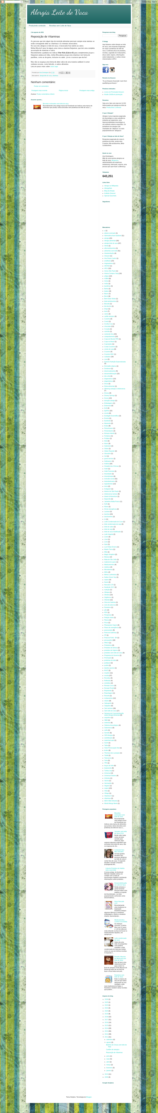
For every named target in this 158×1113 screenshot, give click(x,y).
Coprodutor (108, 344)
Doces (106, 398)
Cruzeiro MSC (109, 354)
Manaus (107, 557)
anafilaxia (107, 261)
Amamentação (109, 253)
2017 (107, 1019)
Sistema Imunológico (111, 725)
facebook (107, 421)
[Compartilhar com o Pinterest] (69, 72)
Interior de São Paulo (111, 491)
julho (108, 1056)
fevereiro (109, 1068)
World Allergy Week (110, 803)
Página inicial (63, 90)
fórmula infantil (109, 433)
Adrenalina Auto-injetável (112, 235)
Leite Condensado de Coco (113, 522)
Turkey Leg (108, 771)
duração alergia (109, 400)
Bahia (106, 289)
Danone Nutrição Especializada (115, 362)
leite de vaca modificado (112, 532)
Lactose (107, 511)
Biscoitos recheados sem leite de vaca (56, 104)
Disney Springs (109, 395)
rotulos (106, 701)
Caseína (107, 319)
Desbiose (107, 368)
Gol (105, 456)
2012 (107, 1034)
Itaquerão (107, 499)
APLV (106, 268)
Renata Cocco (109, 685)
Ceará (106, 321)
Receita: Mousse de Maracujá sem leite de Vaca (120, 958)
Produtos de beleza (110, 648)
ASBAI (106, 278)
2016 (107, 1022)
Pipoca (106, 620)
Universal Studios (110, 775)
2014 (107, 1028)
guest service (108, 458)
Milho (106, 572)
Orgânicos (107, 597)
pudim (106, 665)
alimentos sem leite (110, 251)
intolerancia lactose (110, 494)
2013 (107, 1031)
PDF (105, 612)
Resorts (106, 696)
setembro (109, 1039)
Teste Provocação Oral (111, 748)
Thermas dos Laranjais (112, 753)
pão (105, 610)
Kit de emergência (110, 509)
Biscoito (107, 304)
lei (105, 519)
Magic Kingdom (109, 554)
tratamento (107, 768)
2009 (107, 1077)
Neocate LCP (108, 585)
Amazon (107, 256)
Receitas (107, 678)
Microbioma (108, 569)
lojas (106, 544)
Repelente (107, 690)
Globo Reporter (109, 451)
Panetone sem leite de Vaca (119, 976)
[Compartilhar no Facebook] (67, 72)
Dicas (106, 384)
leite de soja (108, 529)
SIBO (106, 720)
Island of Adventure (110, 496)
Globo (106, 448)
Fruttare (106, 438)
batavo (106, 291)
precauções (108, 640)
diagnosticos (108, 379)
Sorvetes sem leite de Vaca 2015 (120, 832)
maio (108, 1059)
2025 (107, 1002)
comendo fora (109, 334)
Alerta (106, 246)
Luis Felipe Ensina (110, 547)
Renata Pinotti (109, 688)
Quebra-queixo (109, 668)
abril (108, 1062)
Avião (106, 283)
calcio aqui (54, 66)
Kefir (105, 504)
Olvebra (107, 595)
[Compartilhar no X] (64, 72)
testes (106, 750)
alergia (106, 238)
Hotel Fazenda (109, 471)
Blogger (88, 1097)
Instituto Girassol (109, 193)
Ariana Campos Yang (111, 273)
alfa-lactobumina (110, 248)
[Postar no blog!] (62, 72)
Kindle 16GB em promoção (113, 94)
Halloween (108, 461)
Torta (106, 760)
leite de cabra (108, 527)
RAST (106, 670)
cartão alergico (109, 316)
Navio (106, 582)
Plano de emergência (111, 627)
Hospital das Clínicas (111, 466)
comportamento (109, 336)
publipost (107, 663)
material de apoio (110, 562)
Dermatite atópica (110, 366)
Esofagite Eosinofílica (111, 416)
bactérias (107, 286)
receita (106, 675)
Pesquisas (107, 615)
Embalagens (108, 403)
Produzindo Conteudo (113, 107)
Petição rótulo (109, 617)
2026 (107, 999)
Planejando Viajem (110, 625)
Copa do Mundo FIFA (111, 339)
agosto (108, 1042)
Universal (107, 773)
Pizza (106, 622)
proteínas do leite (110, 660)
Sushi (106, 743)
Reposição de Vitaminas (114, 1052)
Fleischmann (108, 428)
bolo (105, 311)
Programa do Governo (111, 655)
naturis (106, 580)
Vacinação (107, 783)
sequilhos (107, 717)
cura (105, 359)
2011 (107, 1037)
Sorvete (106, 733)
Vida (105, 791)
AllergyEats (108, 188)
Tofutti (106, 755)
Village (106, 793)
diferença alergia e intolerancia (114, 389)
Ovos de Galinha (110, 602)
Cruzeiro (107, 351)
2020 (107, 1011)
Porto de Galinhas (110, 632)
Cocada (107, 329)
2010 (107, 1074)
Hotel (106, 469)
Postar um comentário (41, 86)
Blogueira (115, 160)
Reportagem (108, 693)
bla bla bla (107, 306)
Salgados (107, 706)
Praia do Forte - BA (110, 638)
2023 (107, 1005)
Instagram (107, 489)
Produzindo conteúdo (37, 26)
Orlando (107, 600)
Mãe (105, 552)
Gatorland (107, 446)
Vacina (106, 781)
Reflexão (107, 680)
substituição (108, 738)
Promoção (107, 658)
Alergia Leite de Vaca (59, 12)
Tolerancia (107, 758)
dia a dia (107, 376)
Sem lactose (108, 708)
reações (107, 673)
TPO (105, 763)
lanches (107, 514)
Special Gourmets (110, 196)
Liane (106, 537)
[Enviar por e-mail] (60, 72)
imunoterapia (108, 476)
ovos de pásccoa (110, 605)
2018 (107, 1017)
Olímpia (106, 592)
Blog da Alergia (109, 191)
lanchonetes (108, 516)
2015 (107, 1025)
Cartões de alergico (112, 1049)
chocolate (107, 326)
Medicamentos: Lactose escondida (120, 921)
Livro (106, 542)
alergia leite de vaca (46, 75)
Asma (106, 281)
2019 (107, 1014)
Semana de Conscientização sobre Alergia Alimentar (114, 714)
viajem (106, 788)
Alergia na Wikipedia (111, 186)
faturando (107, 423)
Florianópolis (108, 431)
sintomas (107, 723)
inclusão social (109, 479)
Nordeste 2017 (109, 587)
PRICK (106, 643)
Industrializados (109, 481)
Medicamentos (109, 564)
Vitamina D (108, 796)
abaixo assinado (109, 233)
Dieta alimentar (109, 386)
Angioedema (108, 263)
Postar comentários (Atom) (45, 94)
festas (106, 426)
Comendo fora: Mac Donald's (119, 851)
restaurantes (108, 698)
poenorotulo (108, 630)
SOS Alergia (108, 735)
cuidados (107, 357)
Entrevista (107, 406)
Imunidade (107, 474)
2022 (107, 1008)
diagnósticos (108, 381)
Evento (106, 418)
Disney (106, 393)
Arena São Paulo (110, 271)
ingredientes (108, 484)
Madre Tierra (108, 549)
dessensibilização (110, 374)
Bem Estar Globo (110, 299)
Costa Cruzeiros (109, 347)
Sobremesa (108, 728)
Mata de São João (110, 559)
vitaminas (55, 75)
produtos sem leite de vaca (113, 653)
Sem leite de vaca (110, 711)
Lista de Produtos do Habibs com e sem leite (115, 869)
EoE (105, 408)
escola (106, 413)
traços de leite (109, 765)
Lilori (106, 539)
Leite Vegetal (108, 534)
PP (105, 635)
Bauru (106, 293)
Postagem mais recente (39, 90)
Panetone (107, 607)
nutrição (107, 590)
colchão (107, 331)
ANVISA (107, 266)
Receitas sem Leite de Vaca (60, 26)
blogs (106, 309)
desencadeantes (110, 371)
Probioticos (108, 645)
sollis (106, 730)
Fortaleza (107, 436)
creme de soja (109, 349)
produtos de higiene (111, 650)
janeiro (108, 1070)
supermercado (109, 740)
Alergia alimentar (110, 241)
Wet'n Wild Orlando (110, 801)
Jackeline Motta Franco (112, 501)
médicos (107, 567)
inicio (106, 486)
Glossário (107, 453)
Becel (106, 296)
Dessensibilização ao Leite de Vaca (120, 884)
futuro (106, 443)
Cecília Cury (108, 324)
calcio (106, 314)
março (108, 1065)
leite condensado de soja (112, 524)
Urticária (107, 778)
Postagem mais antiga (86, 90)
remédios (107, 683)
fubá (105, 441)
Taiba (106, 745)
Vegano (106, 786)
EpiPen (106, 411)
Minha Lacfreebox (110, 574)
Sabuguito (107, 703)
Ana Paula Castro (110, 258)
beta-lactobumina (110, 301)
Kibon (106, 506)
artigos (106, 276)
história (106, 464)
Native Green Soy (110, 577)
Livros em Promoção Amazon (114, 92)
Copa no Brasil (109, 341)
